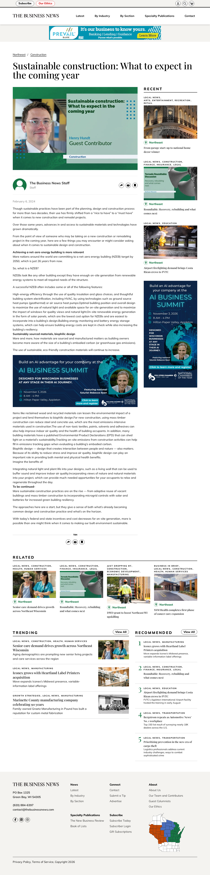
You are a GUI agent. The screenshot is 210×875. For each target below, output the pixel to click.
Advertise (116, 801)
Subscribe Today (120, 820)
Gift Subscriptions (121, 831)
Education (169, 223)
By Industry (102, 16)
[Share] (121, 185)
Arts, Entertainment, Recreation (167, 100)
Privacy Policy (22, 862)
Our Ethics (45, 3)
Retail (148, 103)
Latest (80, 16)
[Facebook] (15, 819)
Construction (38, 54)
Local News (152, 97)
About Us (155, 790)
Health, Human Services (30, 569)
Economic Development (123, 571)
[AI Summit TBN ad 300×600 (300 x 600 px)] (170, 386)
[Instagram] (27, 819)
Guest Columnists (160, 801)
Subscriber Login (120, 826)
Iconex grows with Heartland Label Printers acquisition (46, 675)
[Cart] (191, 3)
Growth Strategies (27, 696)
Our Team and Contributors (166, 795)
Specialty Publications (159, 16)
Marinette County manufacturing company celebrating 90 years (45, 702)
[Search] (184, 3)
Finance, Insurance (157, 165)
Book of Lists (78, 826)
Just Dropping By (119, 566)
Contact (190, 16)
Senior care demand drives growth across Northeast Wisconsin (52, 647)
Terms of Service (42, 862)
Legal (177, 165)
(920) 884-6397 (23, 805)
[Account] (178, 3)
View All (120, 632)
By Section (127, 16)
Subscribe (25, 3)
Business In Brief (166, 566)
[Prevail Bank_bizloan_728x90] (105, 33)
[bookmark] (135, 185)
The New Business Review (87, 820)
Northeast (19, 54)
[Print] (128, 185)
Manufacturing (118, 574)
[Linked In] (21, 819)
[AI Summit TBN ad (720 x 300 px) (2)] (75, 406)
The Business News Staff (49, 183)
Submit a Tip (118, 795)
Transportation (173, 713)
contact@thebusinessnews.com (33, 809)
